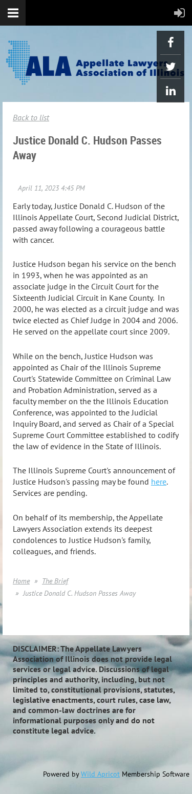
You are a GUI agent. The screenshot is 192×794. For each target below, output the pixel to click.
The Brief (55, 581)
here (158, 481)
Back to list (31, 117)
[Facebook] (170, 42)
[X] (170, 66)
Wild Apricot (100, 774)
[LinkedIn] (170, 90)
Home (21, 581)
